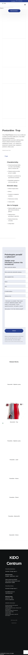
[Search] (6, 8)
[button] (25, 0)
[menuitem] (13, 1)
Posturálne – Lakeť (14, 459)
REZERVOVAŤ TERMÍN (10, 582)
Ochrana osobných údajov (9, 611)
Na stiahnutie (13, 1)
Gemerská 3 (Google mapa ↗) (11, 588)
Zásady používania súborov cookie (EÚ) (11, 614)
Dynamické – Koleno (14, 534)
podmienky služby (20, 341)
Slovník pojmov (7, 615)
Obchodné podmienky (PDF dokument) (11, 605)
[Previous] (3, 544)
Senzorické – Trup (14, 422)
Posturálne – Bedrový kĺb (14, 516)
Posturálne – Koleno (14, 478)
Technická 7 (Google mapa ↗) (11, 571)
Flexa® (9, 150)
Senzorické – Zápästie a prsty (14, 384)
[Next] (3, 545)
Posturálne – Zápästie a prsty (14, 440)
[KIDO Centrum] (4, 5)
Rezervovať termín (14, 10)
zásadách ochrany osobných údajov (10, 341)
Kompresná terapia (5, 150)
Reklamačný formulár (8, 606)
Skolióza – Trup (14, 403)
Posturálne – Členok (14, 497)
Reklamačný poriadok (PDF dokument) (11, 610)
